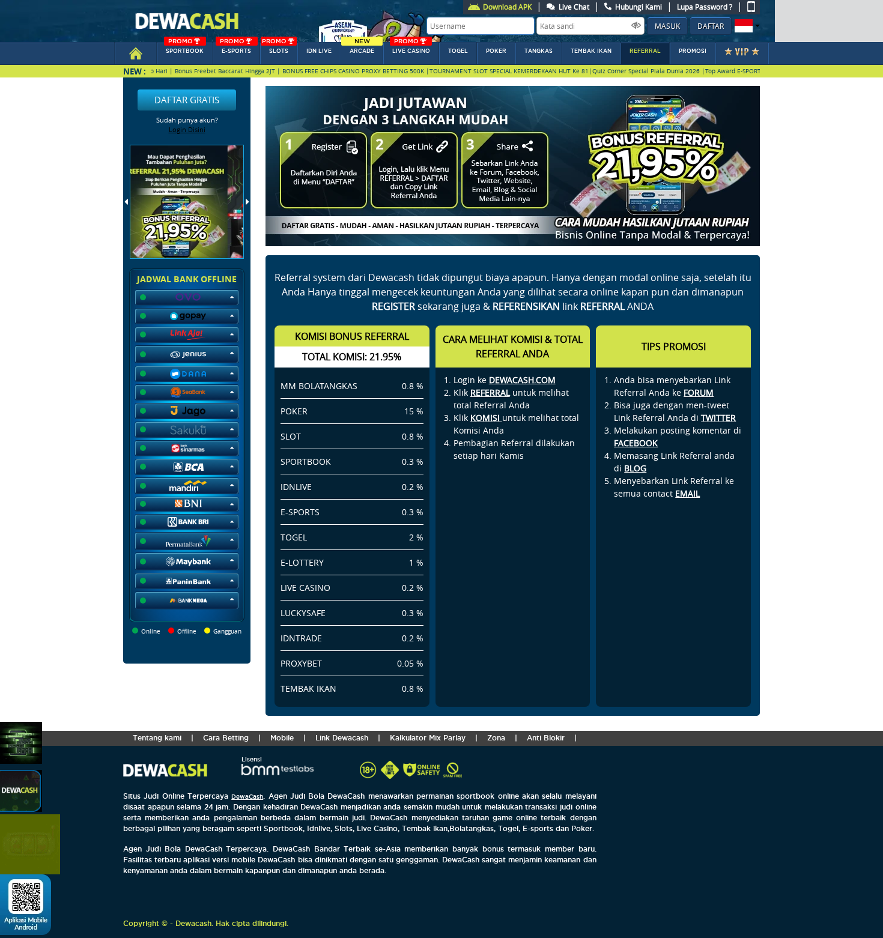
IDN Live (319, 51)
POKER (496, 51)
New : (134, 71)
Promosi (692, 51)
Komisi (486, 417)
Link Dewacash (341, 738)
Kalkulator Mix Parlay (428, 738)
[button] (746, 26)
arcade (362, 48)
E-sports (235, 48)
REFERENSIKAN (526, 306)
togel (458, 51)
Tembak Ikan (591, 51)
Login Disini (187, 129)
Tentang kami (157, 738)
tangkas (538, 51)
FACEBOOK (636, 443)
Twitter (718, 417)
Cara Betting (226, 738)
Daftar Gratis (186, 100)
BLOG (635, 468)
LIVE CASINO (411, 48)
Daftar (710, 26)
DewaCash (247, 796)
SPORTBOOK (185, 48)
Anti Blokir (546, 738)
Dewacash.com (522, 380)
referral (645, 51)
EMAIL (687, 493)
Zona (496, 738)
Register (393, 306)
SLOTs (275, 48)
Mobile (282, 738)
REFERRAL (490, 392)
